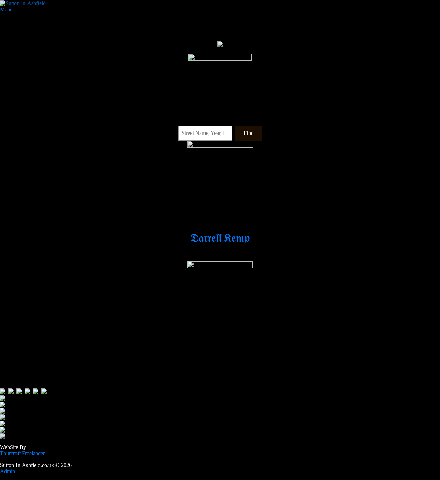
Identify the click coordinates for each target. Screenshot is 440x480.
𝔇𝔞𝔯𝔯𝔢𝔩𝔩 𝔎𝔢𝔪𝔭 (220, 238)
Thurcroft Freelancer (23, 453)
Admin (9, 471)
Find (249, 133)
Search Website (16, 120)
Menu (6, 9)
